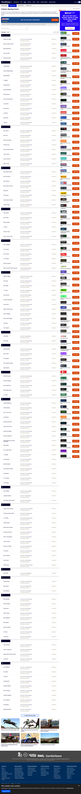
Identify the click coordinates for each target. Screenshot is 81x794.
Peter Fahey (6, 212)
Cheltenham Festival (31, 768)
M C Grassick (6, 258)
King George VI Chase (45, 772)
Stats (25, 2)
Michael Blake (6, 75)
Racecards (16, 2)
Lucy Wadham (6, 667)
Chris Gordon (6, 254)
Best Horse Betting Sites (19, 772)
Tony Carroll (6, 130)
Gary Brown (6, 103)
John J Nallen (6, 491)
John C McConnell (7, 412)
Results (29, 2)
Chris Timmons (6, 644)
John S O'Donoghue (7, 536)
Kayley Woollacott (7, 709)
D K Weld (5, 676)
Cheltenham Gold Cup (45, 773)
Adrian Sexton (6, 613)
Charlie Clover (6, 144)
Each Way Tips (56, 772)
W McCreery (6, 417)
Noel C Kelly (6, 353)
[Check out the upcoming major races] (10, 723)
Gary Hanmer (6, 295)
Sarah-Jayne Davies (7, 171)
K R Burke (5, 113)
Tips (21, 2)
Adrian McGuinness (7, 426)
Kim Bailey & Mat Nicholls (8, 500)
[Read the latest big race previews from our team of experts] (30, 738)
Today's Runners (70, 772)
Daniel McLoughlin (7, 431)
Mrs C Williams (6, 700)
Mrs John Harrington (7, 299)
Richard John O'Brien (8, 527)
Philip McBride (6, 407)
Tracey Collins (6, 154)
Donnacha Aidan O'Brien (8, 513)
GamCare (53, 758)
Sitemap (3, 779)
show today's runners (24, 40)
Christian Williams (7, 695)
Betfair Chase (43, 769)
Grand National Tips (57, 778)
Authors (3, 769)
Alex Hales (5, 281)
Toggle (79, 2)
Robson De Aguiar (7, 39)
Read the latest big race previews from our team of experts (29, 745)
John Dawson (6, 181)
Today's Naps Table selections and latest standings (48, 730)
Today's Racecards (70, 768)
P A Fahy (5, 227)
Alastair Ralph (6, 581)
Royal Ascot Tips (57, 775)
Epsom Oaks (30, 773)
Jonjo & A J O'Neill (7, 546)
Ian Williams (6, 704)
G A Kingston (6, 358)
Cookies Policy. (70, 788)
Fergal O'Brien (6, 522)
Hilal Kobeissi (6, 367)
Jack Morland (6, 459)
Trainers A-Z (69, 778)
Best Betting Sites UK (18, 769)
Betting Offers (44, 2)
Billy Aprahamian (7, 48)
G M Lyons (5, 394)
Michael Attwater (7, 58)
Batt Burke (5, 117)
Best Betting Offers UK (19, 768)
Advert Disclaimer (76, 8)
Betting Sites (52, 2)
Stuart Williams (6, 690)
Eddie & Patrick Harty (8, 309)
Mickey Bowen (6, 85)
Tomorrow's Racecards (71, 769)
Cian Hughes (6, 327)
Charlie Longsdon (7, 380)
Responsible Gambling (6, 778)
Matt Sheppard (6, 617)
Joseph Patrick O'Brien (8, 508)
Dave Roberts (6, 590)
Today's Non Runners (70, 773)
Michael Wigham (7, 685)
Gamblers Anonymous (65, 758)
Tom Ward (5, 671)
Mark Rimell (6, 586)
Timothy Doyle (6, 204)
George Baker (6, 66)
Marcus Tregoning (7, 649)
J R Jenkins (5, 336)
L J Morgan (5, 454)
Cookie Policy (4, 776)
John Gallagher (6, 244)
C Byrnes (5, 122)
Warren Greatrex (7, 263)
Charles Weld (6, 681)
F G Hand (5, 290)
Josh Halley (5, 285)
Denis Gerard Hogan (7, 318)
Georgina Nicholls (7, 495)
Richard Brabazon (7, 89)
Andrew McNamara (7, 435)
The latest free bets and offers (47, 744)
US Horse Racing (5, 772)
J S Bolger (5, 80)
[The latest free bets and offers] (49, 738)
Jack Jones (5, 340)
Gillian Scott (6, 608)
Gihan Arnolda (6, 53)
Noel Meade (6, 445)
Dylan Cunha (6, 163)
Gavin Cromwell (6, 158)
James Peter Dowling (8, 200)
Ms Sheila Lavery (7, 376)
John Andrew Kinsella (8, 363)
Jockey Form (21, 5)
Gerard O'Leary (6, 541)
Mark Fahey (6, 217)
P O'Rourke (5, 550)
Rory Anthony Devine (8, 185)
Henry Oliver (6, 560)
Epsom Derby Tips (57, 776)
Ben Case (5, 135)
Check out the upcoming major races (10, 729)
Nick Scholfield (6, 603)
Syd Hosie (5, 323)
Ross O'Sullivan (6, 555)
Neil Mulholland (6, 464)
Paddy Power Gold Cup (45, 768)
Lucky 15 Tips (56, 769)
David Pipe (5, 573)
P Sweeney (5, 636)
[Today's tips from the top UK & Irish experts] (30, 723)
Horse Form (29, 5)
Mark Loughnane (7, 385)
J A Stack (5, 631)
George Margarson (7, 403)
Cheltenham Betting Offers (19, 778)
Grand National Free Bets (19, 773)
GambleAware (58, 758)
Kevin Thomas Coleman (8, 149)
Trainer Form (12, 5)
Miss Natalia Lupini (7, 390)
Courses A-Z (69, 775)
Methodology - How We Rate (7, 773)
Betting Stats (4, 5)
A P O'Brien (5, 518)
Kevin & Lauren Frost (7, 236)
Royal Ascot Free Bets (19, 776)
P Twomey (5, 658)
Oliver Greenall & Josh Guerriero (10, 268)
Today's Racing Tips (57, 768)
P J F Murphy (6, 478)
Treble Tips (56, 773)
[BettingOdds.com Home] (6, 2)
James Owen (6, 564)
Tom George (6, 249)
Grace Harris (6, 304)
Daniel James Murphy (8, 468)
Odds (34, 2)
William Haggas (6, 276)
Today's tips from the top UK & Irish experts (29, 730)
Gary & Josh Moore (7, 450)
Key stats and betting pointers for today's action (9, 745)
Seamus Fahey (6, 222)
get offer (75, 33)
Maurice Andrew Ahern (8, 43)
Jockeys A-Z (69, 776)
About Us (3, 768)
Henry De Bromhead (7, 99)
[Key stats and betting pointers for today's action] (10, 738)
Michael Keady (6, 349)
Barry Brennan (6, 94)
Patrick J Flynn (6, 231)
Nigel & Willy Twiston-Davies (9, 654)
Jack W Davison (6, 176)
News (38, 2)
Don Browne (6, 108)
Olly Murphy (6, 473)
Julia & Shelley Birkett (8, 70)
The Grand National (31, 769)
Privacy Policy (4, 775)
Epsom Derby (30, 772)
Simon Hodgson (6, 313)
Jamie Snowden (6, 627)
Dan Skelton (6, 622)
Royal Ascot (30, 775)
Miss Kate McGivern (7, 421)
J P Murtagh (6, 482)
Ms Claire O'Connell (7, 532)
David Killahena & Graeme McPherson (9, 441)
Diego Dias (5, 190)
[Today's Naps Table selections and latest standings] (49, 723)
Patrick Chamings (7, 140)
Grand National (43, 775)
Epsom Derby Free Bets (19, 775)
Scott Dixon (5, 195)
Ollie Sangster (6, 599)
